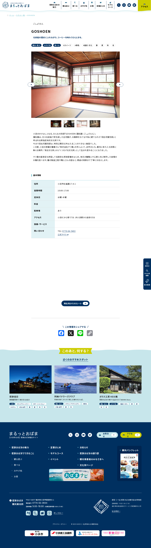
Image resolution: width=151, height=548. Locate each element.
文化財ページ (86, 465)
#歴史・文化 (87, 45)
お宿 (16, 476)
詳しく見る (58, 513)
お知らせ (84, 447)
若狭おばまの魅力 (20, 447)
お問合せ (106, 435)
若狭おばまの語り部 (89, 453)
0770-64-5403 (69, 231)
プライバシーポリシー (60, 524)
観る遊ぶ (18, 459)
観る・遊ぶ (36, 45)
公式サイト (62, 234)
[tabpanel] (75, 85)
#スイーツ (67, 45)
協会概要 (115, 511)
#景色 (77, 45)
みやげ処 (47, 45)
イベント (54, 459)
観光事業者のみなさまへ (92, 459)
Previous (31, 85)
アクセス (130, 435)
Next (119, 85)
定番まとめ (55, 447)
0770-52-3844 (39, 502)
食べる (57, 45)
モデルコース (56, 453)
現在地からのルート (73, 303)
